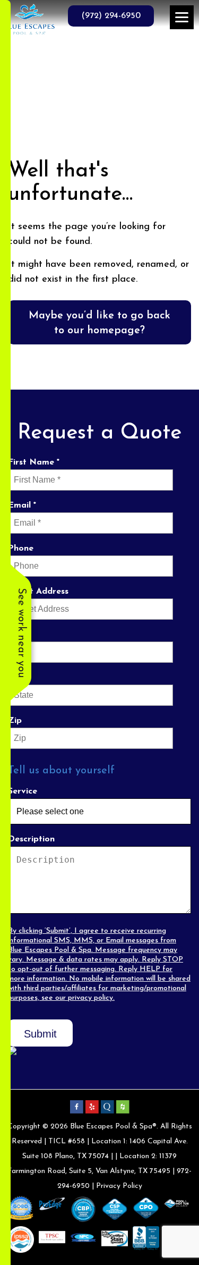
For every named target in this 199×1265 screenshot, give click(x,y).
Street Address (38, 591)
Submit (40, 1034)
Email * (22, 505)
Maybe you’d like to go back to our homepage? (99, 323)
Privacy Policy (119, 1186)
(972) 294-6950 (111, 16)
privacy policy (90, 998)
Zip (15, 720)
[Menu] (182, 17)
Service (22, 791)
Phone (20, 548)
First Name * (33, 462)
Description (31, 839)
